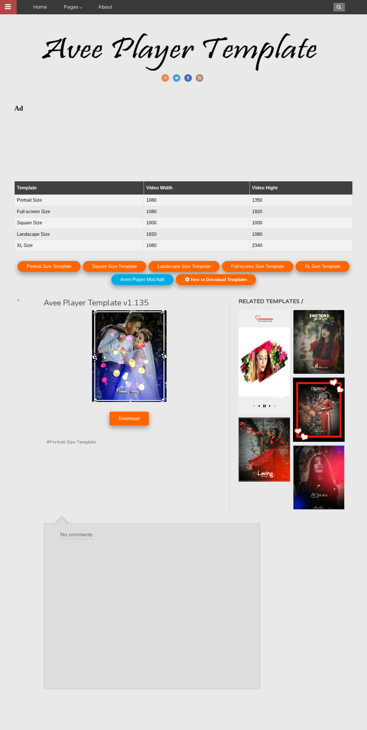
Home (40, 7)
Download (129, 418)
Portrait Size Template (49, 266)
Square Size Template (114, 266)
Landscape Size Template (184, 266)
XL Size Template (322, 266)
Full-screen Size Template (257, 266)
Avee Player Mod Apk (142, 279)
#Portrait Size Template (71, 442)
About (105, 7)
